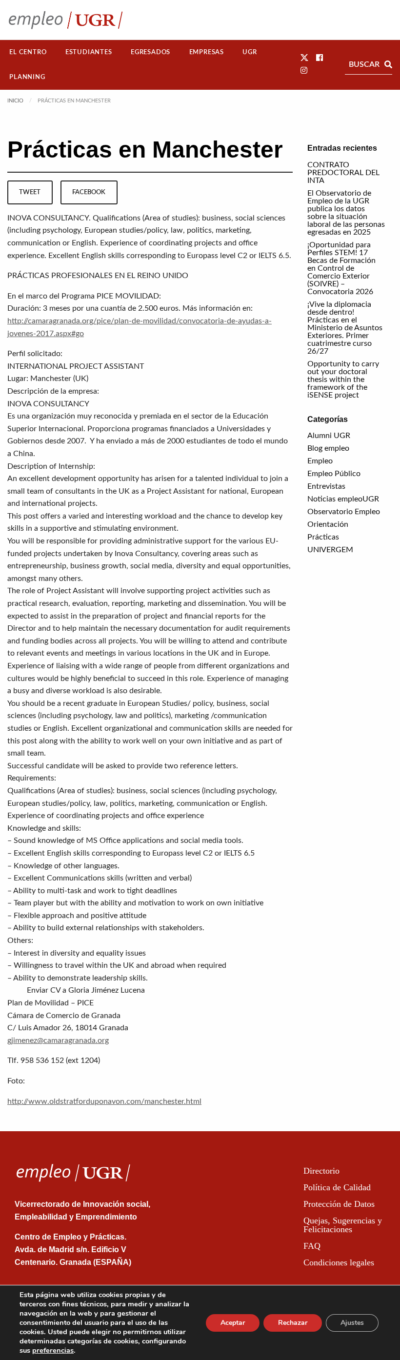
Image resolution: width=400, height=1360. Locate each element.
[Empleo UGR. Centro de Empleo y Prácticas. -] (65, 20)
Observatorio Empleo (343, 512)
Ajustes (352, 1322)
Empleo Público (333, 474)
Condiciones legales (338, 1262)
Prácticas (323, 537)
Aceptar (232, 1322)
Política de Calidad (337, 1187)
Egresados (150, 52)
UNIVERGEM (330, 550)
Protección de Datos (339, 1204)
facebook (88, 192)
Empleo (320, 461)
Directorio (321, 1171)
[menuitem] (28, 52)
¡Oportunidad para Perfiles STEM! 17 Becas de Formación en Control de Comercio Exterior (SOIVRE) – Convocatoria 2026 (341, 268)
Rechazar (292, 1322)
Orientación (327, 524)
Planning (27, 77)
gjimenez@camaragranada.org (58, 1040)
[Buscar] (388, 64)
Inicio (15, 100)
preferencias (53, 1350)
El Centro (27, 52)
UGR (249, 52)
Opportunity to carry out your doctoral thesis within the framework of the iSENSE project (343, 379)
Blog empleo (328, 448)
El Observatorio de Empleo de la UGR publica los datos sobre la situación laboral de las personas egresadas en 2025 (346, 212)
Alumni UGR (328, 436)
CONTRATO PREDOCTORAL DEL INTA (343, 172)
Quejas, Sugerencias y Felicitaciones (342, 1225)
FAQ (311, 1246)
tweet (29, 192)
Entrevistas (326, 486)
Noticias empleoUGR (343, 499)
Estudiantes (88, 52)
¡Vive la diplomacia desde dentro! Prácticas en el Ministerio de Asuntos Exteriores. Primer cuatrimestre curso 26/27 (344, 327)
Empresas (206, 52)
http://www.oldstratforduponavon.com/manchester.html (104, 1101)
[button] (304, 58)
